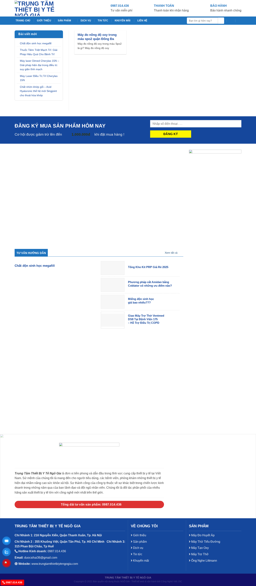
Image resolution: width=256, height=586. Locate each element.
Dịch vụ (86, 20)
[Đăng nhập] (239, 21)
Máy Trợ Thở (199, 554)
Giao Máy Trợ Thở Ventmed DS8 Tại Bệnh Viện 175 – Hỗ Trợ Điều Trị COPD (146, 319)
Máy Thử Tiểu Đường (205, 541)
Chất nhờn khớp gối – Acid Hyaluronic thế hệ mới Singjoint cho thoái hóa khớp (38, 91)
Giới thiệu (44, 20)
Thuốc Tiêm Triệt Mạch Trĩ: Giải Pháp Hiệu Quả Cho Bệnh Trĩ (38, 52)
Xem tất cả (171, 252)
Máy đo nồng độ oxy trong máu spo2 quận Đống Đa (97, 37)
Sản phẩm (64, 20)
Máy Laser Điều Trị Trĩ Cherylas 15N (39, 78)
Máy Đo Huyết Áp (202, 535)
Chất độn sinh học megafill (35, 43)
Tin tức (103, 20)
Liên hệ (142, 20)
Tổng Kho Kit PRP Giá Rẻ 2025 (148, 267)
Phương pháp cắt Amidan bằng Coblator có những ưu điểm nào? (150, 284)
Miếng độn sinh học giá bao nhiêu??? (141, 301)
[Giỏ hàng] (231, 21)
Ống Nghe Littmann (203, 560)
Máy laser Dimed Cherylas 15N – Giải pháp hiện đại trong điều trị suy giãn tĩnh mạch (39, 65)
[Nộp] (221, 20)
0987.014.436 (13, 582)
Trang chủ (23, 20)
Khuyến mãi (123, 20)
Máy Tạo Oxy (199, 547)
